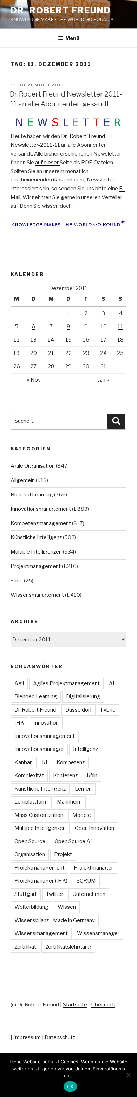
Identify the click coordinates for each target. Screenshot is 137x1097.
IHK (19, 723)
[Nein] (128, 1074)
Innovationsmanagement (41, 509)
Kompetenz (71, 762)
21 (51, 353)
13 (34, 340)
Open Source (29, 841)
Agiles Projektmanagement (66, 683)
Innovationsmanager (39, 749)
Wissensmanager (98, 933)
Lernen (83, 789)
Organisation (29, 854)
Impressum (27, 1037)
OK (70, 1086)
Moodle (81, 815)
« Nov (34, 380)
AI (112, 683)
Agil (19, 683)
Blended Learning (32, 494)
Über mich (103, 1005)
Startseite (75, 1005)
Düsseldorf (78, 710)
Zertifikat (25, 947)
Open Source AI (73, 841)
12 (17, 340)
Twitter (54, 894)
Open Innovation (94, 828)
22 (68, 353)
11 (120, 326)
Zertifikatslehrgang (68, 947)
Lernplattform (31, 802)
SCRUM (86, 881)
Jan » (103, 380)
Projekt (63, 854)
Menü (72, 38)
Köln (92, 775)
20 (33, 353)
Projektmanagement (36, 566)
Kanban (23, 762)
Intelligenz (85, 749)
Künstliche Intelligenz (36, 537)
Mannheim (69, 802)
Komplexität (29, 775)
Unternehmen (88, 894)
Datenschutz (60, 1037)
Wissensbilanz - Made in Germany (54, 920)
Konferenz (65, 775)
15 (68, 340)
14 (51, 340)
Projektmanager (93, 868)
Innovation (46, 723)
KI (44, 762)
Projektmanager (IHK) (40, 881)
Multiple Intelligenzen (36, 552)
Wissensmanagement (37, 595)
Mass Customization (38, 815)
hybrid (108, 710)
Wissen (67, 907)
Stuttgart (25, 894)
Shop (17, 580)
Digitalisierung (83, 696)
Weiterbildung (31, 907)
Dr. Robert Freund (61, 10)
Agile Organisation (33, 466)
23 (86, 353)
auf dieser (47, 162)
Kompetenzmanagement (41, 523)
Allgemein (23, 480)
